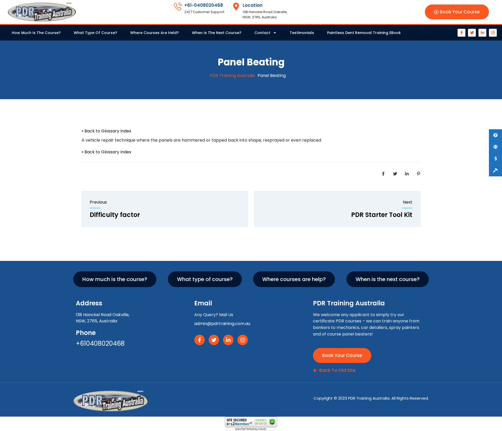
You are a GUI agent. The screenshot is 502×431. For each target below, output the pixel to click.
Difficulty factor (115, 214)
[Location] (236, 6)
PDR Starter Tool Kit (381, 214)
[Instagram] (493, 33)
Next (407, 202)
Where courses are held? (154, 32)
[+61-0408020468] (178, 6)
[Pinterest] (419, 174)
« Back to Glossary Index (106, 131)
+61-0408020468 (203, 5)
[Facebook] (383, 174)
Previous (98, 202)
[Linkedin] (407, 174)
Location (253, 5)
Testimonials (302, 32)
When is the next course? (216, 32)
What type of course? (95, 32)
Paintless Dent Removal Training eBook (364, 32)
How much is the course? (36, 32)
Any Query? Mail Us (213, 315)
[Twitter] (472, 33)
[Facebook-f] (461, 33)
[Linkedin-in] (482, 33)
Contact (262, 32)
